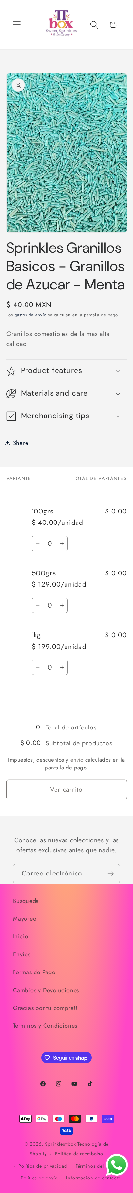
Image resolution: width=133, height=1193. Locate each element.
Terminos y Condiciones (45, 1026)
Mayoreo (24, 918)
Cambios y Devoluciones (46, 990)
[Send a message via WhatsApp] (117, 1165)
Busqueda (26, 901)
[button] (16, 24)
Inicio (20, 936)
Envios (22, 954)
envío (77, 760)
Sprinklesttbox (60, 1144)
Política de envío (39, 1178)
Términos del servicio (99, 1166)
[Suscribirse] (110, 874)
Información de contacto (93, 1178)
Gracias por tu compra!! (45, 1008)
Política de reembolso (79, 1153)
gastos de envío (30, 315)
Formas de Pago (34, 972)
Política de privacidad (42, 1166)
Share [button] (20, 443)
